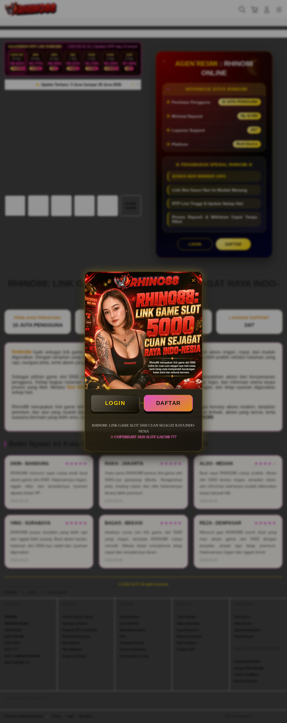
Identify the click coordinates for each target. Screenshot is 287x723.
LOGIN (115, 403)
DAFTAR (168, 403)
